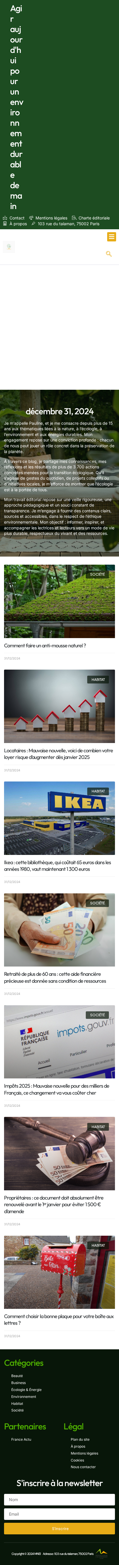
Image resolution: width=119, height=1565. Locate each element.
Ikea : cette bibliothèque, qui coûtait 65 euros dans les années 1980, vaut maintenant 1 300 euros (57, 865)
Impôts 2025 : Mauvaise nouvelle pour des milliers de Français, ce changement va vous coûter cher (56, 1089)
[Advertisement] (59, 327)
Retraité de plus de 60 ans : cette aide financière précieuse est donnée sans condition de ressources (55, 977)
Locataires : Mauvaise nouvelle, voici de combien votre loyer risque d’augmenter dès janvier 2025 (58, 753)
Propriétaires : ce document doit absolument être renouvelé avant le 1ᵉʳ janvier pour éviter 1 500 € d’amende (53, 1204)
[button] (111, 236)
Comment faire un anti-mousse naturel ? (45, 645)
